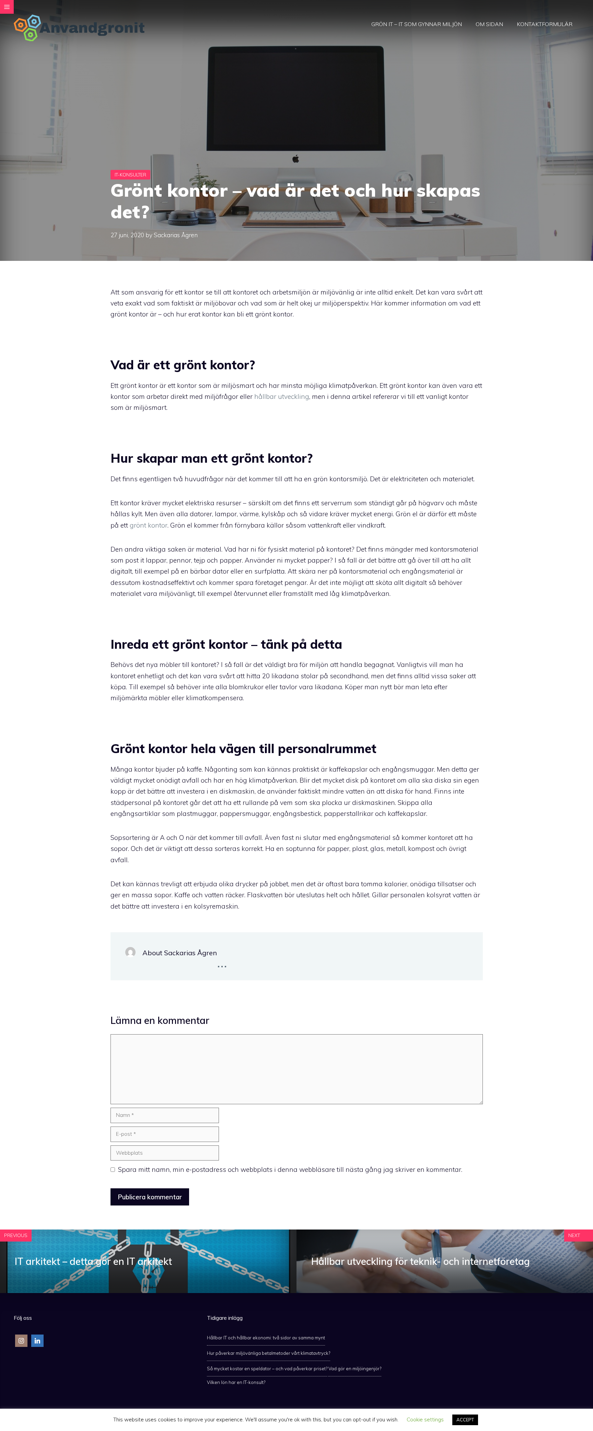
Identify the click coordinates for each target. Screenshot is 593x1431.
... (222, 962)
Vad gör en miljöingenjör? (354, 1368)
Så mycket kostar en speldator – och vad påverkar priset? (267, 1368)
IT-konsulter (130, 174)
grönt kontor (148, 525)
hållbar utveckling (281, 396)
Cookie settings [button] (425, 1419)
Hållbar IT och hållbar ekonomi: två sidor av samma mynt (266, 1337)
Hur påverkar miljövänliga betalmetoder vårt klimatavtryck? (268, 1353)
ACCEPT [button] (465, 1419)
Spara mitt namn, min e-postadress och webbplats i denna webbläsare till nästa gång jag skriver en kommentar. (290, 1169)
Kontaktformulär (544, 24)
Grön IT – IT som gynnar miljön (416, 24)
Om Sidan (489, 24)
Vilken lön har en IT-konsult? (236, 1382)
